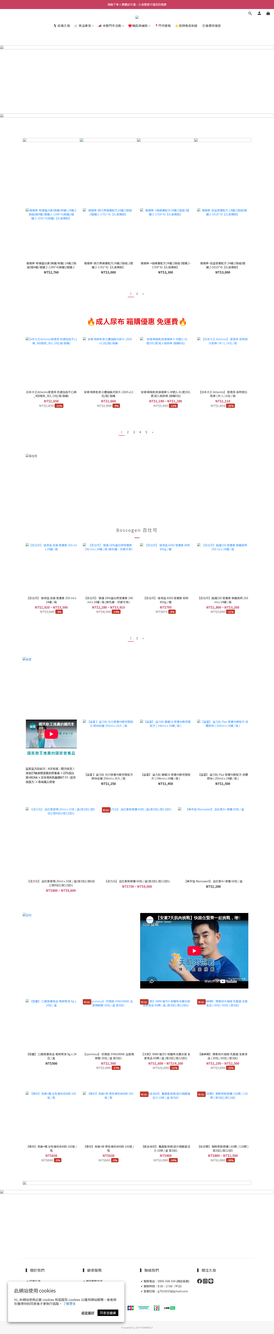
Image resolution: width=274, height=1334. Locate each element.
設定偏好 (87, 1312)
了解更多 (69, 1303)
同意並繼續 (108, 1312)
